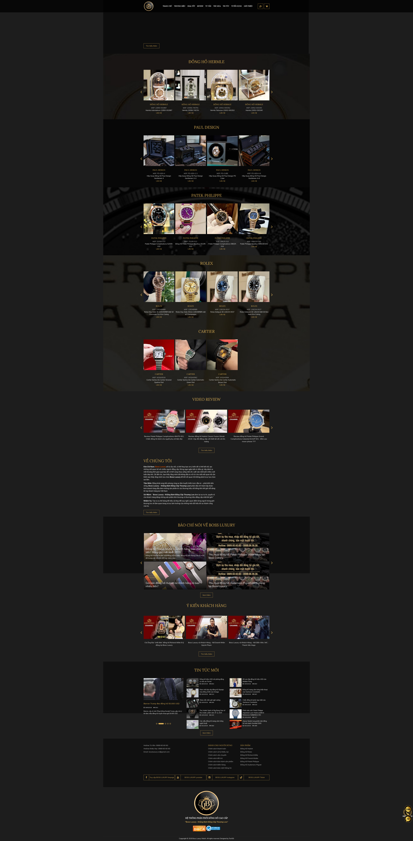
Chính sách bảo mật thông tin (220, 768)
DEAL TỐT (191, 6)
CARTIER (206, 331)
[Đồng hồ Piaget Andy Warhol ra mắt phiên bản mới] (163, 689)
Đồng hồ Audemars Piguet (250, 765)
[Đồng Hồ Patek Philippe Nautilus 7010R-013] (254, 218)
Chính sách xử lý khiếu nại (218, 752)
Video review (206, 399)
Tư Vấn (208, 6)
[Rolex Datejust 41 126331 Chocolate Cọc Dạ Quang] (190, 286)
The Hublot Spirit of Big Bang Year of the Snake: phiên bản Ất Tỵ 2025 (212, 711)
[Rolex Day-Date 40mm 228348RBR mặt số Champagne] (254, 286)
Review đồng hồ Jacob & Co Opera (249, 436)
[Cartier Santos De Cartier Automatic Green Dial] (190, 354)
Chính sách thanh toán (217, 748)
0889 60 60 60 (162, 745)
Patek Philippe (206, 195)
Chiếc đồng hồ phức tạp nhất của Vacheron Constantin (254, 701)
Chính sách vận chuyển (217, 755)
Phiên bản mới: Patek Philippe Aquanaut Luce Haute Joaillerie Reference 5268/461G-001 (253, 712)
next (271, 92)
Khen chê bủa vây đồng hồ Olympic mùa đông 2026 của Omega (212, 691)
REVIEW (200, 6)
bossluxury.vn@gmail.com (159, 752)
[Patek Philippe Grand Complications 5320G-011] (159, 218)
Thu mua (217, 6)
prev (141, 92)
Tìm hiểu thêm (151, 46)
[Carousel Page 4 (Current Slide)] (168, 723)
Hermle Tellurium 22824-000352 (222, 110)
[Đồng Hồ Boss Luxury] (149, 6)
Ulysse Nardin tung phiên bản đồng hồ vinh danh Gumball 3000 (255, 722)
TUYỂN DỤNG (236, 6)
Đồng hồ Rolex (246, 752)
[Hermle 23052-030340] (190, 85)
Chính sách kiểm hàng (217, 765)
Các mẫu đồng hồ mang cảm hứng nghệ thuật (211, 722)
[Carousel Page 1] (156, 723)
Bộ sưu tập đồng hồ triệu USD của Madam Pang (254, 680)
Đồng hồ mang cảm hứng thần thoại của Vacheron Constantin (255, 691)
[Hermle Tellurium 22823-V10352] (254, 85)
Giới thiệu (248, 6)
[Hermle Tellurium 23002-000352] (159, 85)
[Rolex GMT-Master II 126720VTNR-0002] (159, 286)
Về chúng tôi (158, 460)
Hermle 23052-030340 (190, 110)
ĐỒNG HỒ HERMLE (206, 61)
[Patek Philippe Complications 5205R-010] (222, 218)
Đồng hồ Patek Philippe (249, 761)
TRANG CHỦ (167, 6)
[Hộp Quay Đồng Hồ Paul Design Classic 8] (159, 150)
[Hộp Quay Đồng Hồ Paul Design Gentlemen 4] (222, 150)
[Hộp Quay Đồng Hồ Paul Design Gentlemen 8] (190, 150)
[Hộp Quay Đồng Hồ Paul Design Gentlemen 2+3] (254, 150)
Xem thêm (207, 595)
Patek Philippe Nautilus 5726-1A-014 (191, 244)
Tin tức (226, 6)
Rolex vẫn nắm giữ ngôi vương (210, 700)
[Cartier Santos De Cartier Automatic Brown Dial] (222, 354)
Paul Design (206, 127)
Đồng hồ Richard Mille (249, 755)
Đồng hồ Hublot (246, 748)
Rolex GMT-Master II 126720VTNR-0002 (159, 312)
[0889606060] (408, 809)
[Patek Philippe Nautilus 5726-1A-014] (190, 218)
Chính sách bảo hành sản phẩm (220, 761)
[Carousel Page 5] (170, 723)
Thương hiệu (179, 6)
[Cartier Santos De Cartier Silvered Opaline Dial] (159, 354)
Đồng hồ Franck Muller (249, 758)
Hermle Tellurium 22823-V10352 (254, 110)
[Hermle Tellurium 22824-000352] (222, 85)
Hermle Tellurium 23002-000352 (159, 110)
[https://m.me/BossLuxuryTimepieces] (408, 819)
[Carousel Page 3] (163, 723)
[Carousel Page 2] (159, 723)
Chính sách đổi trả (215, 758)
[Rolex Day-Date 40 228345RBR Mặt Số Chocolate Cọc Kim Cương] (222, 286)
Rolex (206, 263)
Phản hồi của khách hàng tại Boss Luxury (248, 642)
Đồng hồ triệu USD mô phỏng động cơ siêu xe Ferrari (212, 680)
